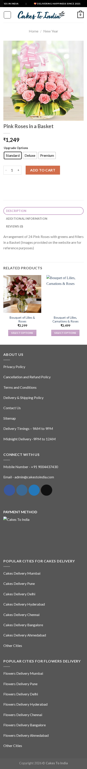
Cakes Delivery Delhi (19, 594)
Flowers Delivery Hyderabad (25, 704)
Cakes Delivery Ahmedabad (24, 635)
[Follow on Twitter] (34, 490)
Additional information (27, 218)
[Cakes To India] (40, 15)
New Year (50, 31)
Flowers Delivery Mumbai (23, 673)
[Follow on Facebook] (9, 490)
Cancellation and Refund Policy (27, 377)
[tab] (43, 211)
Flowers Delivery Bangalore (24, 725)
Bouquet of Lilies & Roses (22, 319)
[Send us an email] (46, 490)
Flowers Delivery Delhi (20, 694)
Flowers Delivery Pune (20, 684)
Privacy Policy (14, 366)
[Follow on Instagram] (21, 490)
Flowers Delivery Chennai (22, 715)
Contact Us (12, 408)
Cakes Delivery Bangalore (23, 625)
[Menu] (7, 14)
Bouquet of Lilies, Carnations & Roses (65, 319)
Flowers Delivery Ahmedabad (26, 735)
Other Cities (12, 645)
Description (16, 211)
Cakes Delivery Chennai (21, 614)
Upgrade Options (16, 148)
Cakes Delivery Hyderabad (24, 604)
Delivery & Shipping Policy (23, 397)
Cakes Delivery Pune (19, 583)
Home (33, 31)
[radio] (12, 155)
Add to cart (42, 170)
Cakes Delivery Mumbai (21, 573)
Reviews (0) (14, 226)
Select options (22, 332)
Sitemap (9, 418)
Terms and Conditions (20, 387)
